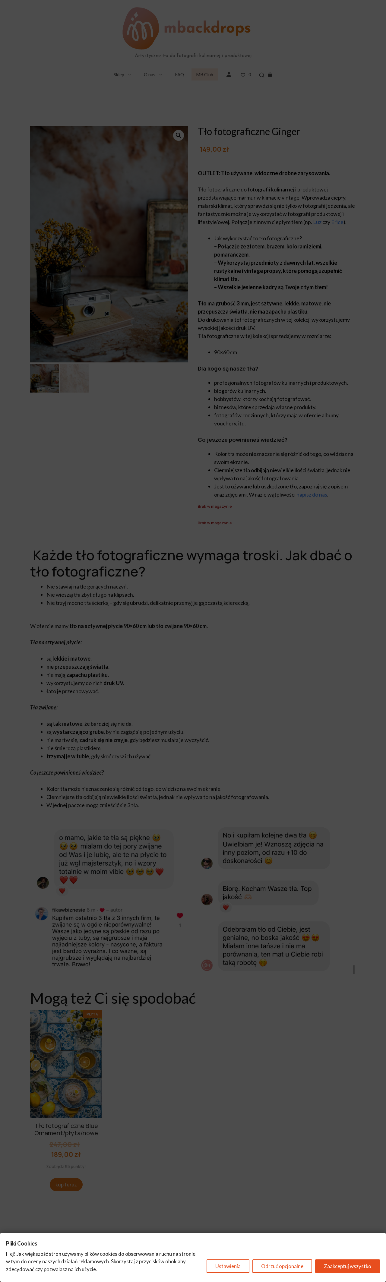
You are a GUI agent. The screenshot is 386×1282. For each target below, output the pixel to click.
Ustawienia (228, 1266)
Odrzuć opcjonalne (282, 1266)
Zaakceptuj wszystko (347, 1266)
